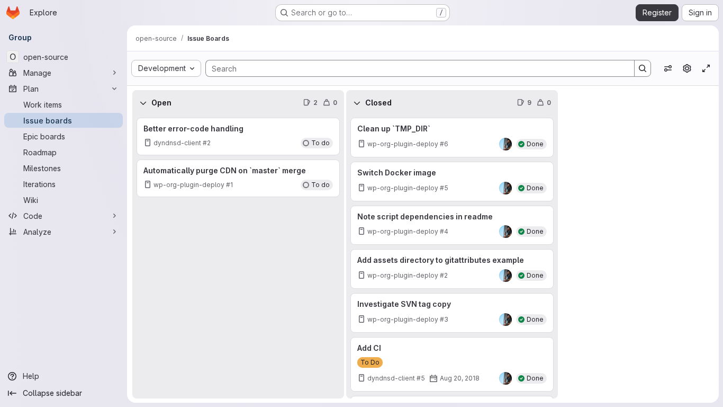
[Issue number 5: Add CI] (452, 364)
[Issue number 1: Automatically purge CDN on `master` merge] (238, 178)
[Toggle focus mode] (706, 68)
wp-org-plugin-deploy (188, 185)
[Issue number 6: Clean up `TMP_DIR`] (452, 137)
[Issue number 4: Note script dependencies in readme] (452, 225)
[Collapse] (143, 102)
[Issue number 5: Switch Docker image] (452, 181)
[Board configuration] (687, 68)
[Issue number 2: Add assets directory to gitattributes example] (452, 269)
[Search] (642, 68)
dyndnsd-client (177, 143)
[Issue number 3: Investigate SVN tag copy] (452, 313)
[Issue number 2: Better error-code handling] (238, 136)
